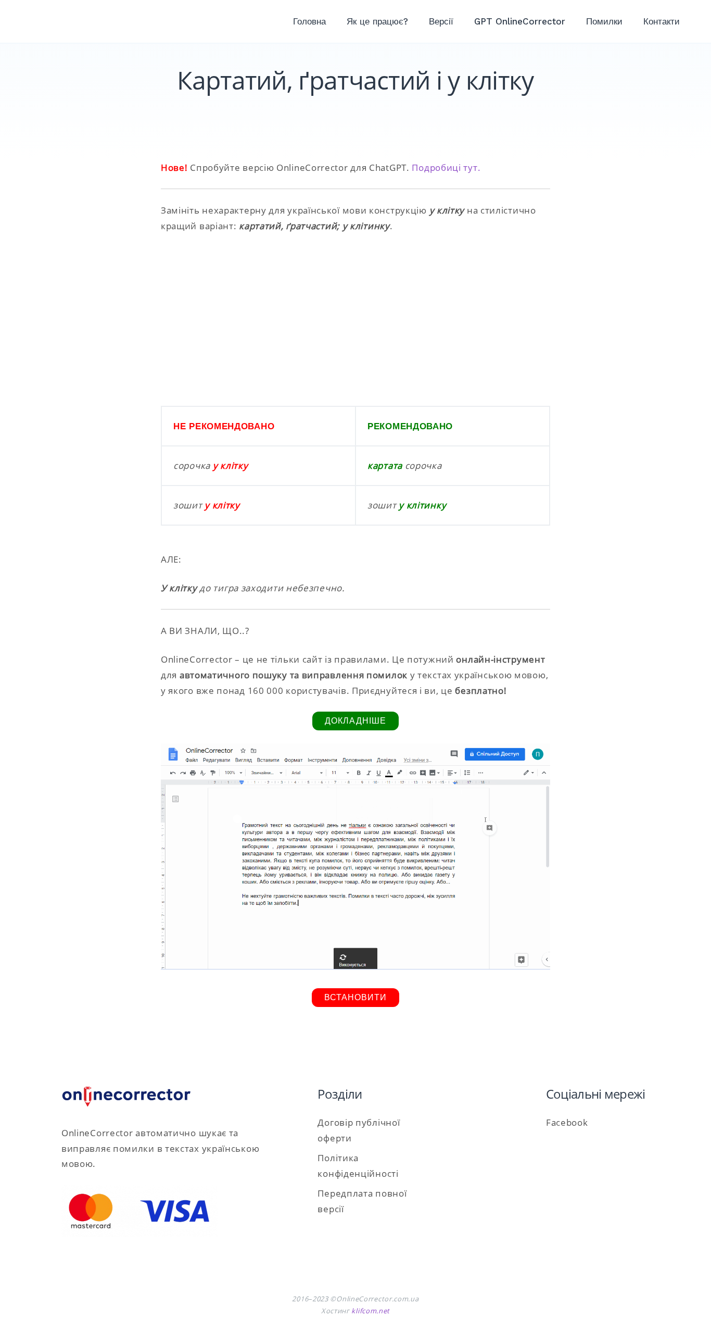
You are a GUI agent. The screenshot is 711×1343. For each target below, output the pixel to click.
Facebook (567, 1122)
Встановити (355, 997)
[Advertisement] (355, 320)
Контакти (661, 21)
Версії (441, 21)
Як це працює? (377, 21)
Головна (309, 21)
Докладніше (355, 721)
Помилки (604, 21)
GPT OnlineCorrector (519, 21)
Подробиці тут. (446, 167)
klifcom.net (370, 1310)
